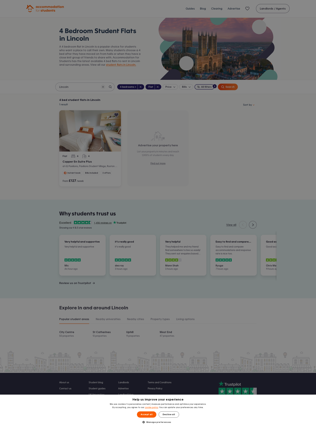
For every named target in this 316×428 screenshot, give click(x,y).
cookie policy (151, 407)
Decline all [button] (169, 414)
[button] (158, 422)
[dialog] (158, 411)
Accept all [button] (147, 414)
